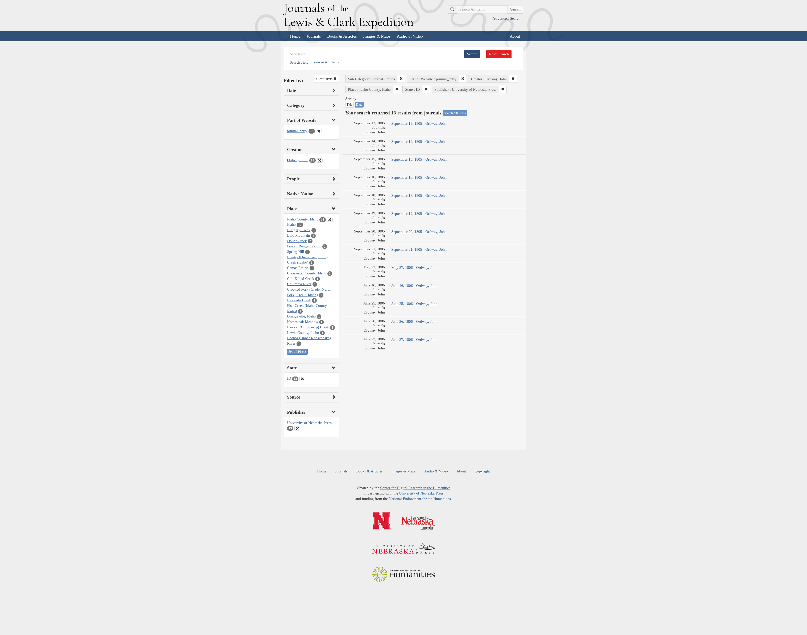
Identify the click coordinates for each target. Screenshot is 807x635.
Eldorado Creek (299, 300)
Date (359, 104)
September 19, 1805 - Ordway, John (419, 213)
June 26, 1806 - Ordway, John (414, 321)
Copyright (482, 471)
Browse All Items (325, 62)
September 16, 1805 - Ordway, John (419, 177)
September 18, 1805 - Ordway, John (419, 195)
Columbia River (299, 284)
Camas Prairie (298, 268)
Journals (314, 36)
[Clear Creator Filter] (320, 160)
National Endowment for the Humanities (420, 499)
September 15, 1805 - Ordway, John (419, 159)
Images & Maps (376, 36)
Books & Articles (342, 36)
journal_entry (297, 131)
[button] (401, 79)
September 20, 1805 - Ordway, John (419, 232)
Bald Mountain (298, 235)
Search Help (299, 62)
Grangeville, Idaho (301, 316)
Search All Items (455, 113)
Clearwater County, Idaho (306, 273)
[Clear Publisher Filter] (297, 428)
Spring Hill (295, 251)
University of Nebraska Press (309, 423)
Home (295, 36)
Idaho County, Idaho (302, 219)
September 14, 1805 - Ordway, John (419, 141)
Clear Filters (324, 79)
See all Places (297, 351)
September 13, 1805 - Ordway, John (419, 123)
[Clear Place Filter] (330, 220)
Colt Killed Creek (300, 279)
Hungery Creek (298, 230)
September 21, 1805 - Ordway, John (419, 249)
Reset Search (499, 54)
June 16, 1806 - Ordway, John (414, 285)
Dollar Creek (297, 241)
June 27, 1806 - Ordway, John (414, 339)
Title (349, 104)
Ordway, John (297, 160)
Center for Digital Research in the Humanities (415, 488)
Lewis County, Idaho (303, 333)
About (515, 36)
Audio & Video (410, 36)
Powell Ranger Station (304, 246)
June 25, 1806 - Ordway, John (414, 304)
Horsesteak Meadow (302, 322)
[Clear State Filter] (302, 379)
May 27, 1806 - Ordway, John (414, 267)
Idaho (291, 224)
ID (289, 378)
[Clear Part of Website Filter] (319, 131)
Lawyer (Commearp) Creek (308, 327)
